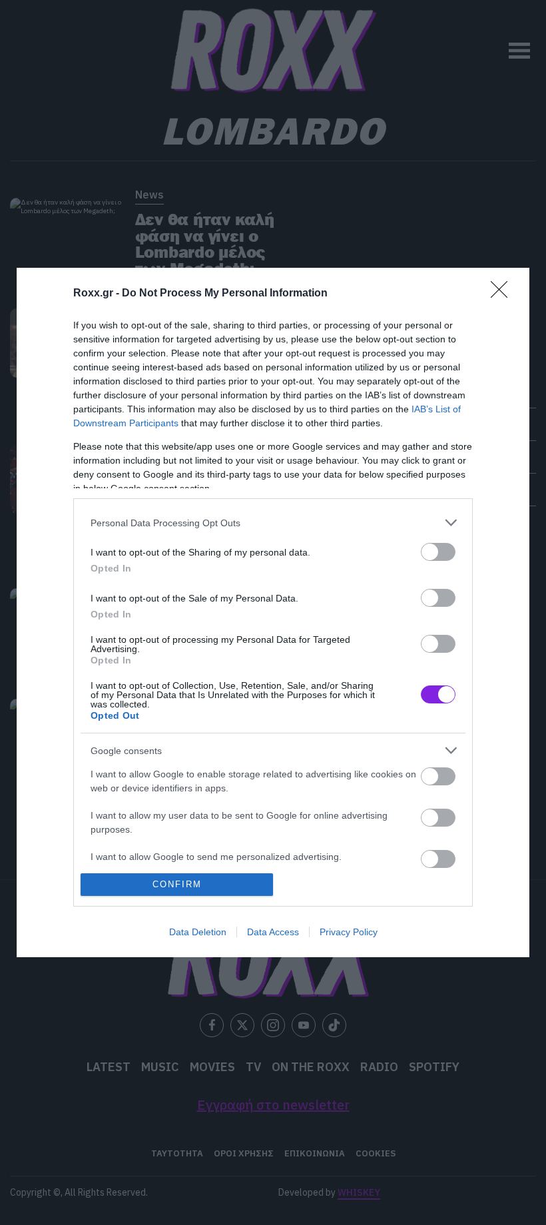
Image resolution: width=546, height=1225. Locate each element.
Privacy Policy (349, 932)
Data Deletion (197, 932)
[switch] (438, 552)
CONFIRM (177, 884)
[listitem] (273, 523)
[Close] (503, 293)
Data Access (273, 932)
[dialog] (273, 612)
